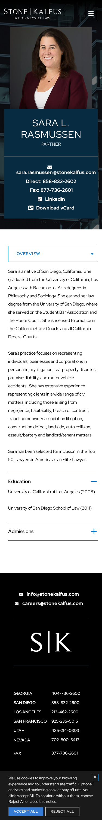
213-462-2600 (64, 712)
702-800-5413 (65, 740)
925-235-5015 (64, 721)
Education (19, 481)
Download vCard (55, 208)
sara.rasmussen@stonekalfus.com (56, 172)
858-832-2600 (65, 702)
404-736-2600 (65, 693)
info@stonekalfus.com (52, 594)
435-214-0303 (65, 730)
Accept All (26, 811)
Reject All (62, 811)
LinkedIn (55, 199)
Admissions (20, 531)
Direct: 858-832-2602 (51, 181)
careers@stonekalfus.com (52, 603)
